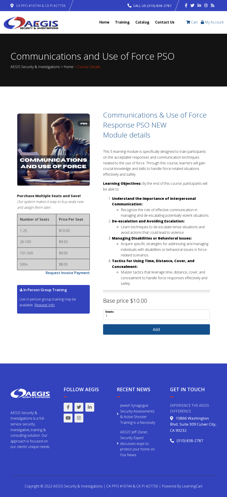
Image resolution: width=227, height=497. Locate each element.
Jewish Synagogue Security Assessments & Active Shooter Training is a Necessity (137, 414)
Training (122, 22)
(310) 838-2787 (159, 5)
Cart (194, 22)
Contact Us (164, 22)
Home (104, 22)
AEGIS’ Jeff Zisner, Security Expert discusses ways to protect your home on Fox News (137, 443)
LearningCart (192, 486)
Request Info (44, 305)
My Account (214, 22)
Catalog (142, 22)
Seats (109, 311)
